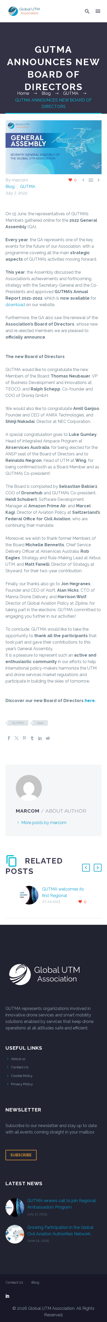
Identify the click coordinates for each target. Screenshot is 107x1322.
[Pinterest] (24, 738)
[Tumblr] (32, 738)
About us (18, 1059)
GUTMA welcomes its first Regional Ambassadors (63, 896)
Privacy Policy (22, 1084)
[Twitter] (17, 738)
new (40, 723)
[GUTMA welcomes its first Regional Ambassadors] (31, 895)
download (15, 304)
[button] (87, 11)
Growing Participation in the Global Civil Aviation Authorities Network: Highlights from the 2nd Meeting (60, 1234)
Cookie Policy (21, 1076)
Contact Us (19, 1067)
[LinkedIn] (40, 738)
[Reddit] (48, 738)
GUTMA (27, 186)
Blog (10, 186)
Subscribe (21, 1155)
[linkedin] (7, 1296)
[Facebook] (9, 738)
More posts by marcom (43, 822)
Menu (98, 11)
